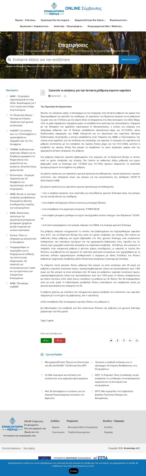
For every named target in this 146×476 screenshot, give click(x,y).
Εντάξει (73, 471)
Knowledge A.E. (132, 448)
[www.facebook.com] (117, 340)
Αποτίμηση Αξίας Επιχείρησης (83, 427)
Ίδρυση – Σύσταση (25, 20)
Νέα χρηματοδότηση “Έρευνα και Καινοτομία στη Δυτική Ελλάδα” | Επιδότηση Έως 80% (67, 364)
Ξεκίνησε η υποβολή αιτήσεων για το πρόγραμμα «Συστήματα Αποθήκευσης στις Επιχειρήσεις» (116, 365)
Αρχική (19, 51)
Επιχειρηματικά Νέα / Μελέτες (105, 26)
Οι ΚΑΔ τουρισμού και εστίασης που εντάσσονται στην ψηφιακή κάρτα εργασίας (66, 377)
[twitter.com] (111, 340)
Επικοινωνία (58, 432)
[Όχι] (142, 469)
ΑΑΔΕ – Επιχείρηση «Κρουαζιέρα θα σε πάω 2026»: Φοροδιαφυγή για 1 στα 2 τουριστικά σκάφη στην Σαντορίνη (23, 103)
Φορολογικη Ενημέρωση (38, 66)
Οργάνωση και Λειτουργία (55, 20)
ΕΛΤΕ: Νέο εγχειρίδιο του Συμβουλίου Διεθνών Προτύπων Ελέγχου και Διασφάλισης (114, 394)
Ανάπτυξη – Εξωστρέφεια (68, 26)
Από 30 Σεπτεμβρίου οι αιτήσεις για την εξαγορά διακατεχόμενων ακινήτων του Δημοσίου (65, 394)
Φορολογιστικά (118, 20)
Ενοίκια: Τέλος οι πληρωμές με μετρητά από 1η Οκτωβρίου (23, 238)
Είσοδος (108, 427)
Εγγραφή (108, 432)
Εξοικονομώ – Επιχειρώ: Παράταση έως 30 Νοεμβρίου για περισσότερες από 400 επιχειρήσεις (22, 182)
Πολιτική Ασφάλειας (11, 448)
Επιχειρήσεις (57, 66)
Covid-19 (63, 51)
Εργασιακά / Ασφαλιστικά (34, 26)
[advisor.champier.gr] (137, 340)
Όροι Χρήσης (29, 448)
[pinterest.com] (124, 340)
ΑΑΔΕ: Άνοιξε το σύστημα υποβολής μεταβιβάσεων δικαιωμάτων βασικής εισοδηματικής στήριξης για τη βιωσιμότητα (23, 201)
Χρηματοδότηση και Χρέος (89, 20)
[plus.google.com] (130, 340)
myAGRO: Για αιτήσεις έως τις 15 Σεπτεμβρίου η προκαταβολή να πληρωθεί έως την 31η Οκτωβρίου (23, 137)
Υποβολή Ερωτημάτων (79, 432)
